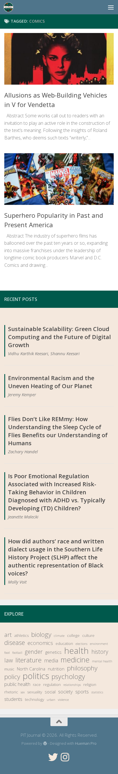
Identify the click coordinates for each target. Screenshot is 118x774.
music (9, 669)
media (51, 660)
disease (14, 642)
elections (81, 644)
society (65, 691)
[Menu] (111, 7)
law (8, 660)
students (13, 699)
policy (12, 676)
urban (51, 700)
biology (41, 634)
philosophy (82, 668)
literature (28, 660)
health (76, 650)
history (99, 651)
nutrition (56, 669)
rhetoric (11, 692)
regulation (52, 684)
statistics (97, 692)
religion (89, 684)
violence (63, 700)
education (64, 643)
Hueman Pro (86, 743)
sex (23, 692)
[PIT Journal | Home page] (10, 7)
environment (99, 644)
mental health (102, 661)
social (50, 692)
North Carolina (31, 669)
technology (34, 699)
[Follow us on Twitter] (53, 757)
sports (82, 691)
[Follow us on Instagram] (65, 757)
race (37, 684)
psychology (68, 676)
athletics (21, 635)
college (73, 635)
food (7, 653)
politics (36, 675)
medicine (75, 659)
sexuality (34, 692)
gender (34, 651)
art (8, 634)
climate (59, 636)
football (17, 653)
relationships (72, 685)
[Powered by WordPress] (45, 743)
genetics (53, 652)
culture (88, 635)
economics (40, 642)
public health (17, 684)
